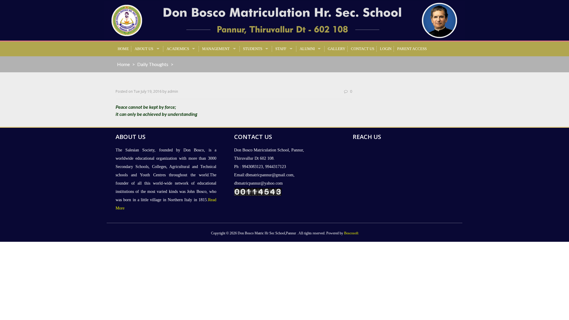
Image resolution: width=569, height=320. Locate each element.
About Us (144, 49)
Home (123, 49)
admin (172, 91)
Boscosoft (351, 233)
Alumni (307, 49)
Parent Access (412, 49)
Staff (280, 49)
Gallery (336, 49)
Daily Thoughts (152, 64)
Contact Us (362, 49)
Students (252, 49)
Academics (178, 49)
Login (385, 49)
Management (216, 49)
